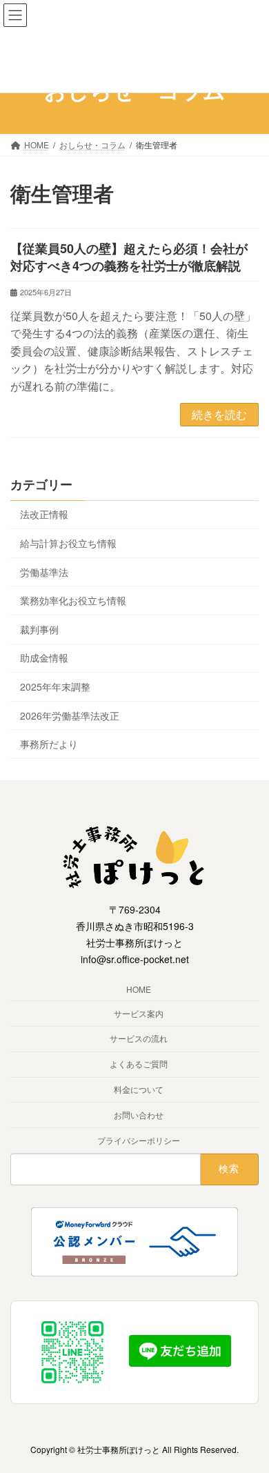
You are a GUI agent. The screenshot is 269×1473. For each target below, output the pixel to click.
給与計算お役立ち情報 (68, 543)
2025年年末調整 (55, 686)
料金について (138, 1089)
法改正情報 (44, 514)
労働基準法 (44, 571)
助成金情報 (44, 657)
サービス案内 (138, 1013)
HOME (138, 989)
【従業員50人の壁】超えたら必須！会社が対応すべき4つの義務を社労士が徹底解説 (129, 257)
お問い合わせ (138, 1114)
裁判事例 (39, 628)
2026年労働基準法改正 (69, 715)
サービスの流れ (139, 1039)
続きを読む (219, 414)
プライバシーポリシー (138, 1140)
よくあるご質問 (139, 1064)
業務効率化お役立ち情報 (73, 600)
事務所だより (49, 744)
